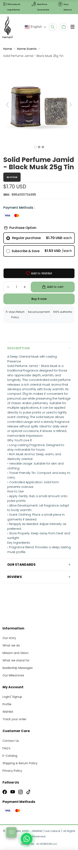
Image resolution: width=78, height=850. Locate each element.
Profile (6, 704)
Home (7, 49)
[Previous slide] (7, 105)
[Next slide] (70, 105)
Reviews (14, 577)
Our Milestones (13, 675)
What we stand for (16, 660)
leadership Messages (17, 668)
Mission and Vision (15, 653)
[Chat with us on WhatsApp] (26, 839)
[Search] (52, 27)
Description (18, 348)
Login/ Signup (12, 697)
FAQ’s (6, 748)
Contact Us (10, 741)
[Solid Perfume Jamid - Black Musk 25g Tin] (35, 147)
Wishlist (7, 712)
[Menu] (72, 27)
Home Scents (27, 49)
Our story (9, 638)
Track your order (14, 719)
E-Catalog (9, 756)
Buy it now (39, 299)
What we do (11, 645)
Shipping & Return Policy (19, 763)
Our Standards (21, 564)
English (36, 26)
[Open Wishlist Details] (11, 832)
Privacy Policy (12, 771)
